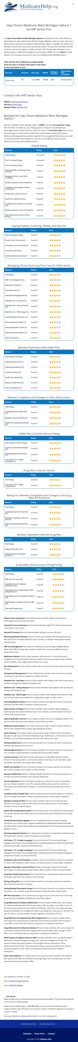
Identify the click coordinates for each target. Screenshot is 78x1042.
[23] (6, 413)
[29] (14, 486)
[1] (24, 240)
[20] (21, 377)
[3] (20, 251)
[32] (6, 525)
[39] (6, 604)
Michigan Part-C (67, 80)
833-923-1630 (16, 105)
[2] (27, 245)
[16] (17, 338)
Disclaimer (27, 1033)
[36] (15, 586)
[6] (20, 285)
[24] (26, 418)
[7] (19, 290)
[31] (10, 519)
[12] (26, 317)
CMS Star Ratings (16, 985)
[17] (22, 362)
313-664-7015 (22, 107)
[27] (6, 455)
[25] (6, 424)
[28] (14, 461)
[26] (6, 449)
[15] (25, 333)
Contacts (51, 1033)
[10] (6, 307)
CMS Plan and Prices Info (19, 981)
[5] (23, 280)
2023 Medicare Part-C (29, 1024)
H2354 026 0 (9, 80)
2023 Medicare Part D (47, 1024)
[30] (6, 513)
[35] (21, 579)
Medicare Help (45, 1039)
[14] (25, 327)
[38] (6, 598)
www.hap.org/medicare (19, 102)
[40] (21, 608)
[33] (21, 549)
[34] (11, 555)
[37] (15, 592)
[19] (19, 372)
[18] (22, 367)
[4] (26, 256)
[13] (24, 322)
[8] (26, 295)
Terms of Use (39, 1033)
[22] (20, 388)
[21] (22, 383)
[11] (27, 312)
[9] (25, 301)
